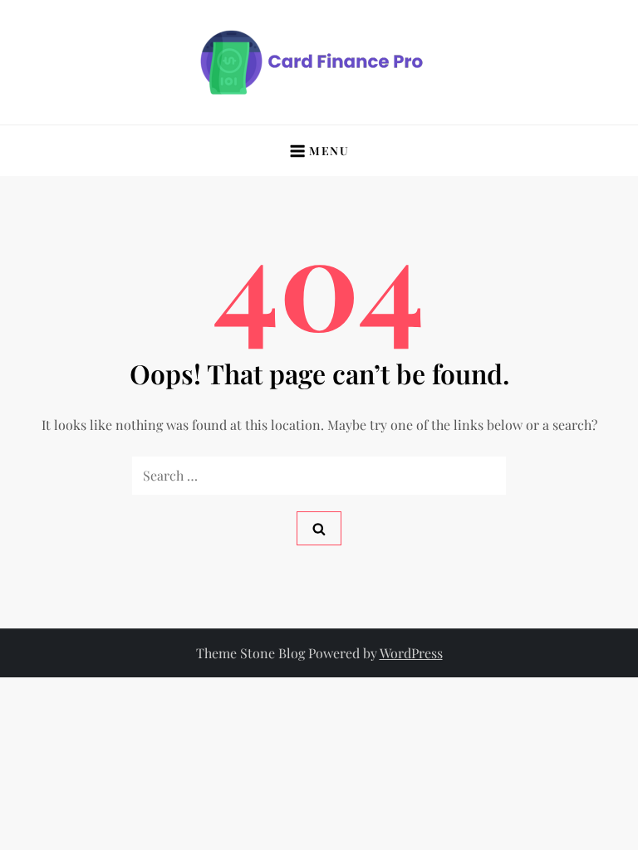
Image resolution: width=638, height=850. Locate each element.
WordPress (411, 653)
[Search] (319, 528)
